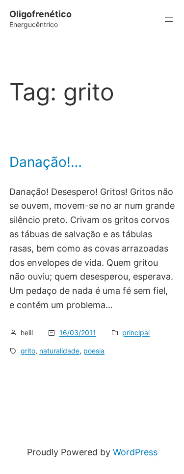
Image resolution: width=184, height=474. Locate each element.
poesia (94, 351)
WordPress (135, 452)
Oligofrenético (40, 14)
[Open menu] (169, 20)
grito (28, 351)
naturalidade (59, 351)
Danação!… (45, 162)
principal (136, 332)
